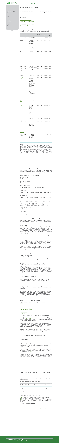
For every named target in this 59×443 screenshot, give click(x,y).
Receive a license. (24, 313)
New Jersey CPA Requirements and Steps (27, 24)
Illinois (8, 16)
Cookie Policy (26, 440)
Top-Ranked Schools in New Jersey (26, 20)
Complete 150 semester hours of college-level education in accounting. (32, 306)
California (8, 12)
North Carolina (9, 21)
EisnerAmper (22, 399)
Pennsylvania (9, 24)
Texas (7, 25)
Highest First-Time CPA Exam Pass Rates (27, 21)
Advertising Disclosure (31, 440)
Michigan (8, 17)
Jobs (52, 3)
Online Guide (34, 3)
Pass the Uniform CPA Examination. (26, 309)
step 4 (31, 351)
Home (28, 3)
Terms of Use (37, 440)
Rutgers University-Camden (21, 111)
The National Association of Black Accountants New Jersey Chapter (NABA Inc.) (33, 408)
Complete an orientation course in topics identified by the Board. (31, 310)
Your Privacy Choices (20, 440)
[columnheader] (26, 35)
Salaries (43, 3)
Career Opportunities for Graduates (26, 25)
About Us (7, 440)
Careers (39, 3)
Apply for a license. (24, 312)
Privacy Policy (15, 440)
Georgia (8, 15)
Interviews (48, 3)
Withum (21, 397)
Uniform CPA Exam (29, 318)
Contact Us (10, 440)
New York (8, 20)
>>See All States (9, 26)
